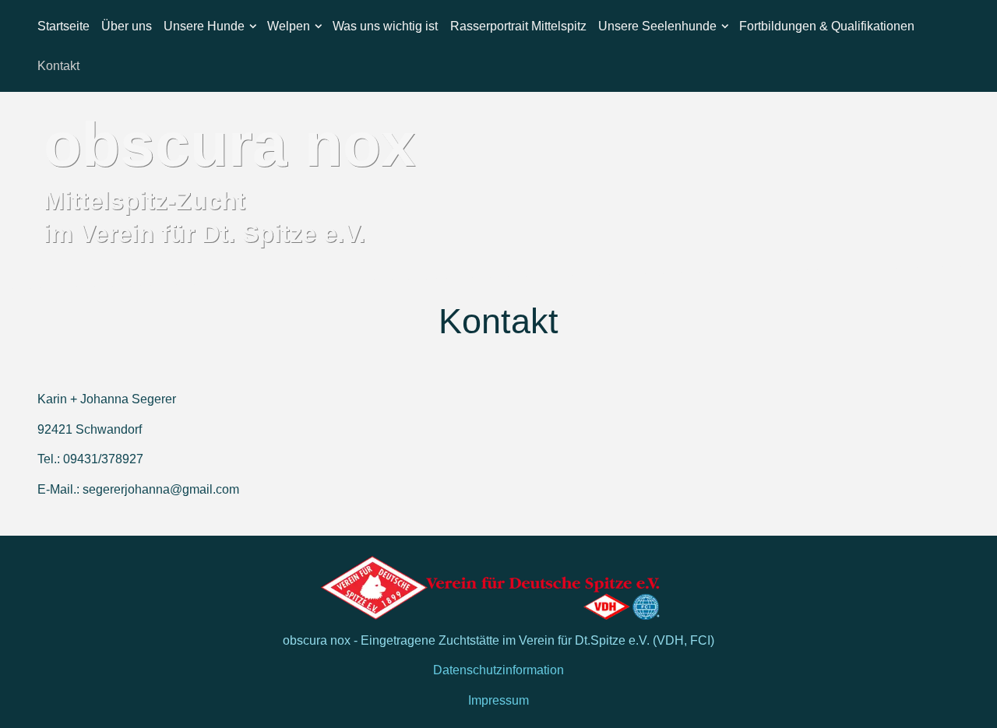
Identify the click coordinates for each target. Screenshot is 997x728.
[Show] (253, 29)
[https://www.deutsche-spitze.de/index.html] (498, 587)
